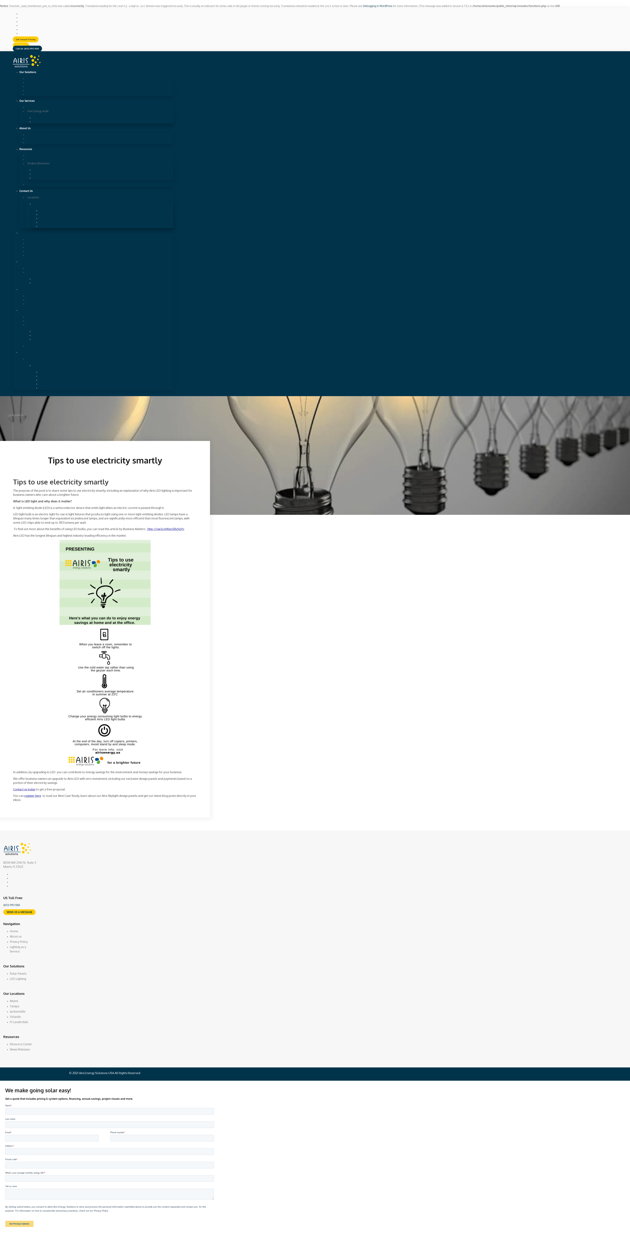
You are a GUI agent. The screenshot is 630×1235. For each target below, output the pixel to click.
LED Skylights (36, 90)
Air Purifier (40, 177)
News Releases (36, 184)
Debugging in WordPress (377, 6)
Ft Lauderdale (49, 226)
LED (36, 121)
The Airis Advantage (39, 134)
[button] (26, 39)
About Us (25, 128)
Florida (38, 204)
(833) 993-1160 (11, 905)
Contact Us (26, 191)
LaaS (30, 94)
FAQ (30, 142)
